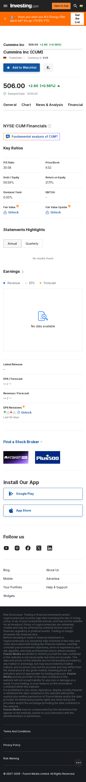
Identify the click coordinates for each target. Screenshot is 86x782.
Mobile (8, 578)
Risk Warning (11, 758)
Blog (6, 570)
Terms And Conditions (17, 731)
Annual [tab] (12, 243)
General (9, 105)
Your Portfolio (12, 587)
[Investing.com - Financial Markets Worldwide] (24, 5)
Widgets (9, 596)
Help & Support (56, 587)
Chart (26, 105)
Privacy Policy (11, 745)
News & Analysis (49, 105)
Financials (76, 105)
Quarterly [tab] (32, 243)
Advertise (52, 578)
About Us (52, 570)
